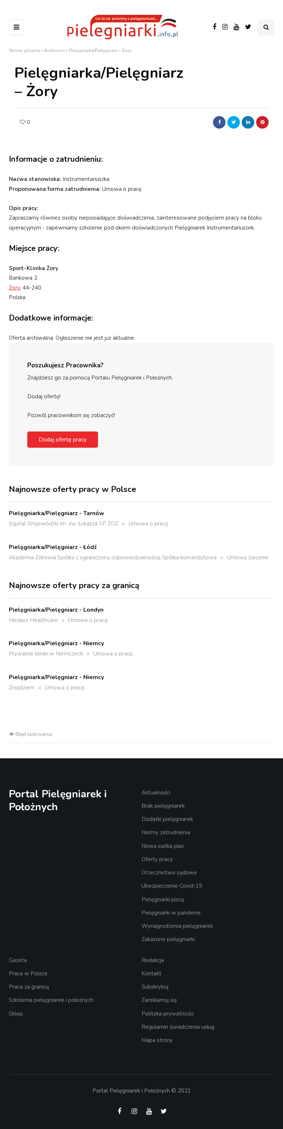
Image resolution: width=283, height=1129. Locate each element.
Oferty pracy (157, 859)
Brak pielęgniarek (163, 806)
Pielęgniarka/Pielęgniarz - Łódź (53, 547)
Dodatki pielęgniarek (167, 819)
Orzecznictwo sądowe (169, 872)
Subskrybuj (155, 986)
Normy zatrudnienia (166, 832)
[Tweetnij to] (233, 122)
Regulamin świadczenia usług (178, 1027)
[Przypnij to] (262, 122)
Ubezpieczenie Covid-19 (172, 885)
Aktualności (156, 792)
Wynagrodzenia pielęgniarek (177, 926)
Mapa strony (157, 1040)
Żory (14, 287)
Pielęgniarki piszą (163, 899)
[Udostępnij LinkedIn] (248, 122)
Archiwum (54, 50)
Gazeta (18, 960)
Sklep (16, 1013)
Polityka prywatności (168, 1013)
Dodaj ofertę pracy (63, 440)
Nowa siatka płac (163, 846)
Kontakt (151, 973)
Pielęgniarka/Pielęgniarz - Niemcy (56, 643)
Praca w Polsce (28, 973)
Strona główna (24, 50)
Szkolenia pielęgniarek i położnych (51, 1000)
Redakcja (153, 960)
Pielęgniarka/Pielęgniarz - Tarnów (56, 513)
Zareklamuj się (159, 1000)
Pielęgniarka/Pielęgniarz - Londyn (56, 610)
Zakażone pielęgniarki (168, 939)
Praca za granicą (29, 986)
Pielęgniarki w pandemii (171, 912)
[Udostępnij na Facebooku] (219, 122)
